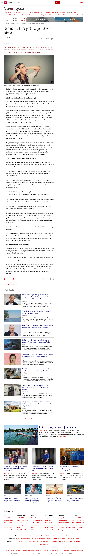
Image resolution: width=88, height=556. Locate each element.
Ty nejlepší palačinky (50, 517)
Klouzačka (49, 538)
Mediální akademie (36, 550)
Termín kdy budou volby (10, 525)
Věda (19, 15)
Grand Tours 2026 (22, 530)
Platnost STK (75, 530)
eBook (42, 39)
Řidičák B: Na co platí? (78, 525)
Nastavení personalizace (77, 550)
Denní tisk (73, 15)
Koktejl (74, 12)
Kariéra (24, 550)
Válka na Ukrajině (38, 12)
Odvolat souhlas (65, 550)
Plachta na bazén (25, 538)
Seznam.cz (82, 2)
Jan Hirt (19, 522)
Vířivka (77, 538)
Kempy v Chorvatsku (63, 517)
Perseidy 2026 (45, 535)
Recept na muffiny (49, 520)
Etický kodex (46, 550)
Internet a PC (7, 15)
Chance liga (34, 517)
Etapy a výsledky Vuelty (23, 520)
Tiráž (28, 550)
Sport (46, 15)
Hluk (16, 284)
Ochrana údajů (55, 550)
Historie (31, 15)
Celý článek (63, 436)
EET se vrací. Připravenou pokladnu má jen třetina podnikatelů (69, 468)
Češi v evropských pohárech (66, 535)
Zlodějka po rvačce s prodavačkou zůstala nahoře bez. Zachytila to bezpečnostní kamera (38, 370)
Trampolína (35, 538)
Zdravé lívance (49, 522)
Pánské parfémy (43, 544)
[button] (29, 69)
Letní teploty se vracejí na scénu (58, 427)
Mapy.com (25, 535)
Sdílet (48, 39)
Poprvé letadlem (62, 520)
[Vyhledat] (57, 2)
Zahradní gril (70, 538)
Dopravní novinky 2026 (78, 522)
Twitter (12, 550)
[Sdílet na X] (53, 279)
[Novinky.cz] (14, 9)
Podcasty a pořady (39, 15)
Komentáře (48, 12)
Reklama (18, 550)
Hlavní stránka (7, 12)
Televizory (69, 541)
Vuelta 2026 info (21, 517)
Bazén (18, 538)
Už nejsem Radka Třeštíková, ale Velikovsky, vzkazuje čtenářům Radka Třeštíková (37, 355)
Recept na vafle (49, 527)
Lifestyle (69, 12)
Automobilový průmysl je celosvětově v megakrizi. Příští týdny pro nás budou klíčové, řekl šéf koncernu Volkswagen (36, 296)
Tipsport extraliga (35, 522)
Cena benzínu (54, 535)
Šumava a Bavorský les (64, 522)
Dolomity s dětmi (62, 530)
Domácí (20, 12)
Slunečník (42, 538)
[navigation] (2, 2)
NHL (32, 530)
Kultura (57, 12)
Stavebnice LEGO (34, 541)
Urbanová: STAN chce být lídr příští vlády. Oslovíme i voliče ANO (42, 468)
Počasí (60, 15)
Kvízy (50, 15)
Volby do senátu (8, 527)
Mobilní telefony (23, 541)
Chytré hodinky (77, 541)
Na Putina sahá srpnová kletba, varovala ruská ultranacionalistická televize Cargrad (38, 326)
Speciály (55, 15)
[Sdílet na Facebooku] (51, 279)
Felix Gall (19, 527)
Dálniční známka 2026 (78, 520)
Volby (24, 12)
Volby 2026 (7, 517)
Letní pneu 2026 (76, 517)
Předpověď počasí (34, 535)
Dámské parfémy (45, 541)
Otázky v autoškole (77, 527)
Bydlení (24, 408)
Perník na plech (49, 530)
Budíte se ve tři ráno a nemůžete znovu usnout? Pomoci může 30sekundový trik (36, 341)
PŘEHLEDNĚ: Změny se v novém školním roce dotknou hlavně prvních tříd (16, 468)
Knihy (23, 358)
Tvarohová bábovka (50, 525)
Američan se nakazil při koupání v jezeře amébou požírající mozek (36, 312)
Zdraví (23, 344)
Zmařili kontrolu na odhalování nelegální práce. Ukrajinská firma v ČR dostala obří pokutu (36, 387)
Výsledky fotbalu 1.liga (37, 520)
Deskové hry (61, 541)
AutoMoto (14, 15)
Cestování (25, 15)
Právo (5, 38)
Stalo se (14, 12)
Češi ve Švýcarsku (63, 525)
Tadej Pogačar (21, 525)
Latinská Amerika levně (64, 527)
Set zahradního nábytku (59, 538)
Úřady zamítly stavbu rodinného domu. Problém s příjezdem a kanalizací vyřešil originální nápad (36, 403)
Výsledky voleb (8, 522)
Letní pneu (54, 541)
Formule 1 (33, 527)
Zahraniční (30, 12)
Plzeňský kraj (25, 391)
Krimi (53, 12)
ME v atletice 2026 (36, 525)
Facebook (6, 550)
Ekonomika (63, 12)
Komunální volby (8, 530)
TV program (66, 15)
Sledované (80, 15)
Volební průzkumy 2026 (10, 520)
